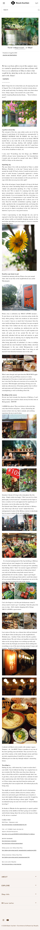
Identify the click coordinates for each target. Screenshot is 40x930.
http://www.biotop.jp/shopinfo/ (9, 841)
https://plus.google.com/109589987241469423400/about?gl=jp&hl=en (18, 834)
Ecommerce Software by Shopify (27, 926)
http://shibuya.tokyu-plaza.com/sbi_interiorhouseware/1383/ (16, 857)
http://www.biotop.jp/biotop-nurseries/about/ (12, 843)
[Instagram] (3, 920)
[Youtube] (8, 920)
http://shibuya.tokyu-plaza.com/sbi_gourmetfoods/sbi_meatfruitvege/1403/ (19, 850)
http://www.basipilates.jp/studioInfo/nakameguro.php (14, 824)
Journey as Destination (10, 55)
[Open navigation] (6, 3)
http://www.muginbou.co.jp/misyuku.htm (11, 864)
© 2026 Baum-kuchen (9, 926)
